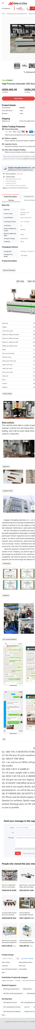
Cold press (5, 966)
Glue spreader (23, 969)
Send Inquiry (18, 98)
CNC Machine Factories (10, 1002)
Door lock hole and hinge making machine (10, 969)
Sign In (5, 188)
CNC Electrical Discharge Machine (13, 993)
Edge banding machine (25, 962)
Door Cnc (27, 1007)
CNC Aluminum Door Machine (11, 1011)
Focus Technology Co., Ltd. (24, 1021)
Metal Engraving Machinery (11, 989)
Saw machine (6, 962)
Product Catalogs (28, 958)
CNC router (22, 966)
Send (17, 853)
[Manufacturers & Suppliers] (17, 3)
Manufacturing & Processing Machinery (17, 13)
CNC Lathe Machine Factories (12, 1007)
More (3, 1015)
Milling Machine (27, 989)
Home (3, 13)
